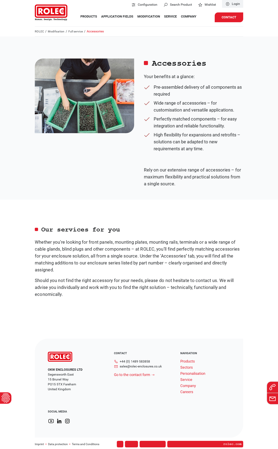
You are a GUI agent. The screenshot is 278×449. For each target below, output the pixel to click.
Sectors (186, 367)
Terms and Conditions (85, 444)
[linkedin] (59, 421)
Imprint (39, 444)
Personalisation (192, 373)
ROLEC (39, 31)
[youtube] (51, 421)
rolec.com (232, 444)
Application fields (117, 16)
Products (88, 16)
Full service (75, 31)
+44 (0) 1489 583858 (135, 361)
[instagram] (67, 421)
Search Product (181, 4)
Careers (186, 392)
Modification (148, 16)
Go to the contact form (132, 375)
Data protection (58, 444)
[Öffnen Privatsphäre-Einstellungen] (5, 398)
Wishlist (210, 4)
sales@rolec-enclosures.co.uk (141, 366)
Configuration (147, 4)
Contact (229, 17)
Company (188, 16)
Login (236, 4)
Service (170, 16)
